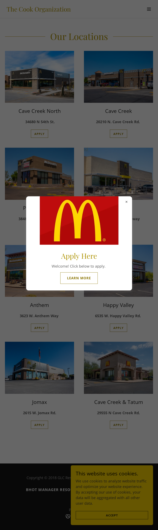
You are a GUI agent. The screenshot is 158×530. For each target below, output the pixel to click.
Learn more (79, 278)
